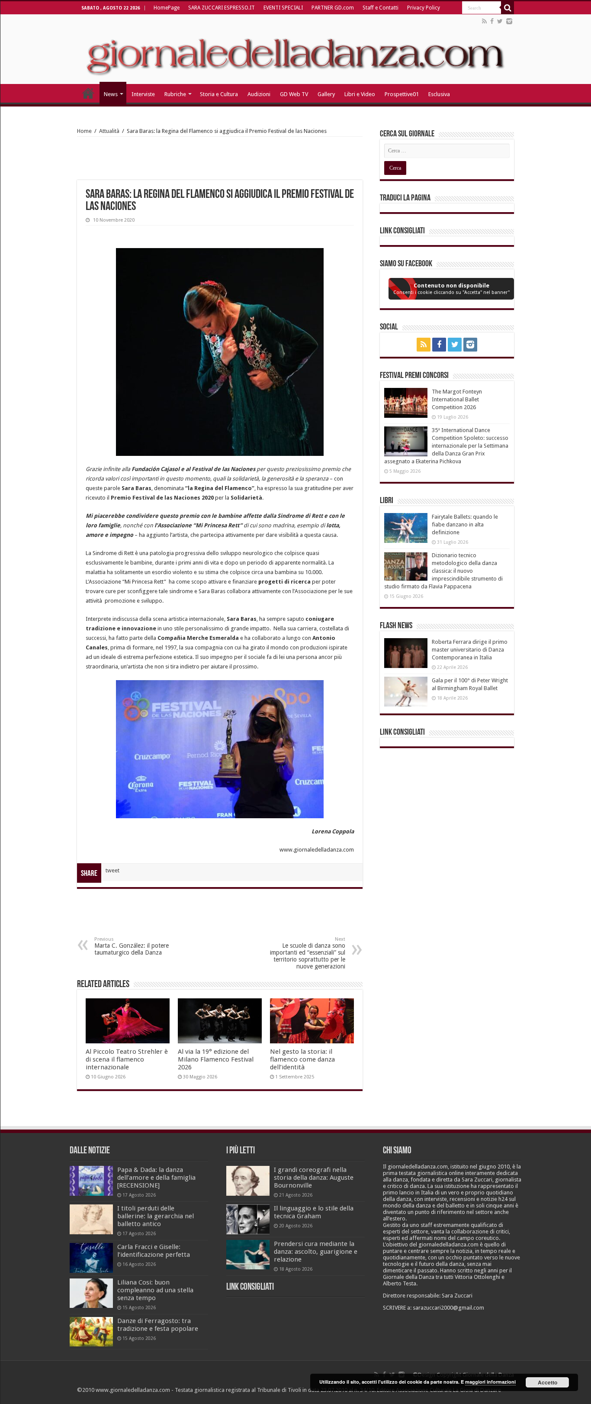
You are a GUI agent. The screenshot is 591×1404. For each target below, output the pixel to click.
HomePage (167, 8)
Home (84, 131)
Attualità (109, 131)
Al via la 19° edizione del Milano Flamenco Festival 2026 (216, 1059)
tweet (112, 870)
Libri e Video (359, 94)
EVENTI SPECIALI (283, 8)
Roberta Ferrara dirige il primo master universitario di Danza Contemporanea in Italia (469, 650)
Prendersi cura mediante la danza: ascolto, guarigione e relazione (315, 1251)
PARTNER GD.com (333, 8)
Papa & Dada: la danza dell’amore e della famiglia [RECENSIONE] (156, 1177)
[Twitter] (500, 21)
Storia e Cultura (219, 94)
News (111, 94)
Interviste (143, 94)
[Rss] (484, 21)
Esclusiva (439, 94)
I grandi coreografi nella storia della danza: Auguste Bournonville (313, 1177)
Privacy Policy (423, 8)
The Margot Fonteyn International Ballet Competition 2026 (457, 399)
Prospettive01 (402, 94)
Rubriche (175, 94)
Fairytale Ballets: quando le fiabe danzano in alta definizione (465, 524)
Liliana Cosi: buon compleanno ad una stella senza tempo (155, 1290)
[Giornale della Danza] (295, 49)
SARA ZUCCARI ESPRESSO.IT (221, 8)
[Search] (507, 7)
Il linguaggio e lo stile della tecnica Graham (313, 1212)
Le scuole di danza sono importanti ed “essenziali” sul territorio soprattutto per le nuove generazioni (307, 953)
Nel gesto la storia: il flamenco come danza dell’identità (302, 1059)
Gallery (326, 94)
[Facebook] (492, 21)
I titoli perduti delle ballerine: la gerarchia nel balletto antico (155, 1216)
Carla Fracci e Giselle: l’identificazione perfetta (153, 1251)
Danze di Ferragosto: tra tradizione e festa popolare (157, 1325)
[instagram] (509, 21)
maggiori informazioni (490, 1381)
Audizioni (258, 94)
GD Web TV (294, 94)
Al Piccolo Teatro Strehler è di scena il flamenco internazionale (127, 1059)
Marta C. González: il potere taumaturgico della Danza (131, 946)
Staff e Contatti (380, 8)
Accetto (547, 1382)
